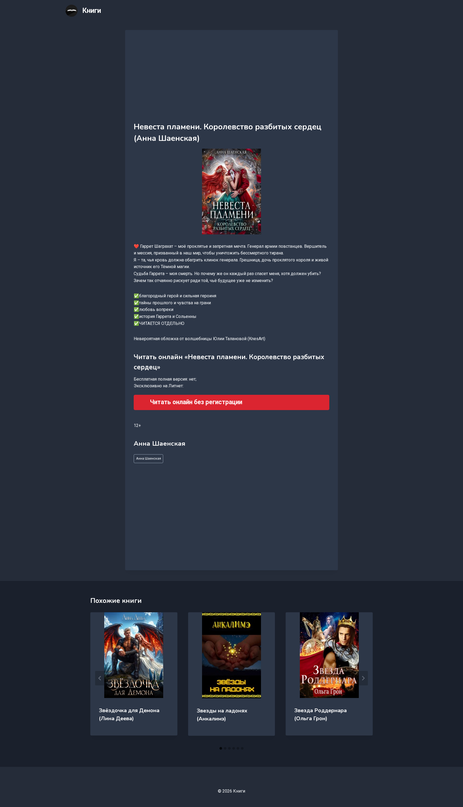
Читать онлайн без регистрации (196, 402)
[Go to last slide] (100, 678)
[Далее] (363, 678)
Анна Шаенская (148, 458)
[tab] (220, 748)
